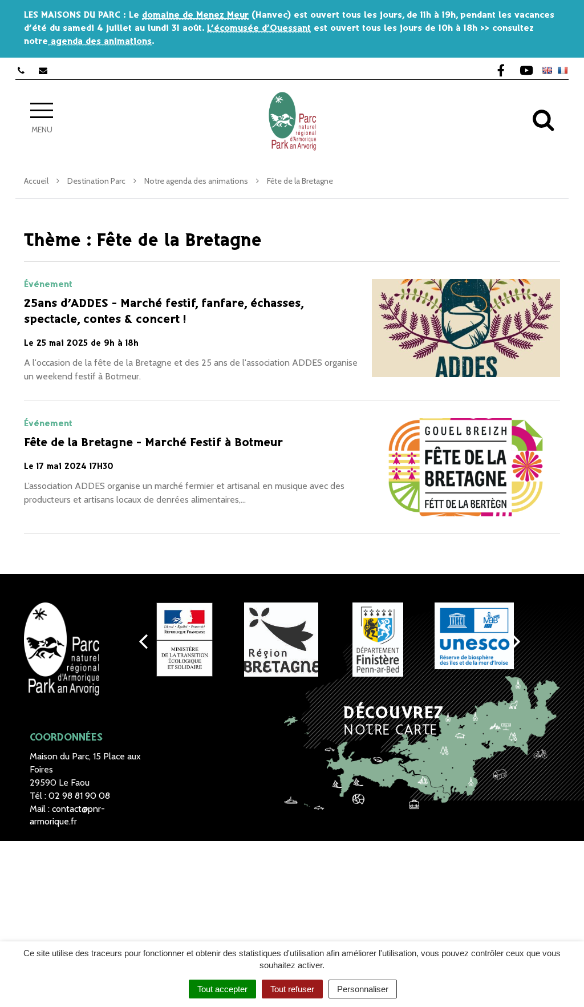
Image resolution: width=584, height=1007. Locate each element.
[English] (547, 70)
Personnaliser (362, 989)
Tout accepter (222, 989)
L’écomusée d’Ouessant (259, 28)
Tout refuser (292, 989)
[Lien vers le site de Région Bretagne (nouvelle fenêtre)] (281, 639)
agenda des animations (100, 41)
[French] (562, 70)
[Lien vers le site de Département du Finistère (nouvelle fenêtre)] (377, 639)
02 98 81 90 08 (79, 795)
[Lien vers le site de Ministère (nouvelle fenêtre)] (184, 639)
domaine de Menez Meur (195, 15)
